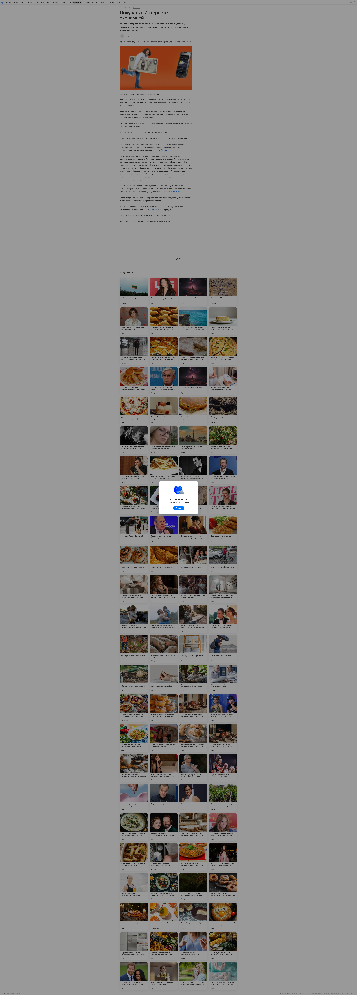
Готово (178, 508)
